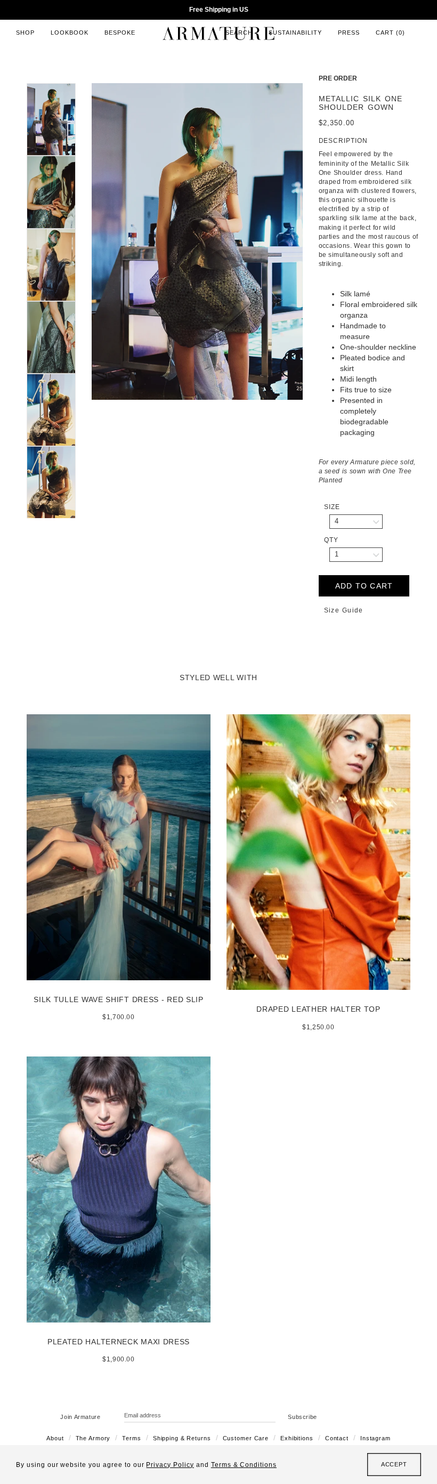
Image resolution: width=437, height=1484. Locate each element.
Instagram (375, 1438)
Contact (337, 1438)
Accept (394, 1464)
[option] (197, 241)
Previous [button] (83, 241)
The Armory (93, 1438)
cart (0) (390, 32)
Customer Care (246, 1438)
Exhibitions (296, 1438)
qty (331, 540)
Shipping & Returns (182, 1438)
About (54, 1438)
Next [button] (310, 241)
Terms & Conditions (244, 1465)
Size (332, 507)
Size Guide (343, 610)
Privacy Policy (169, 1465)
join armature (80, 1417)
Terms (131, 1438)
